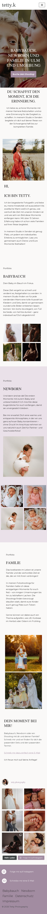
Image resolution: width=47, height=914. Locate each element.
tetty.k (9, 5)
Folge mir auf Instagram (22, 871)
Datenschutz (24, 896)
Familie (7, 896)
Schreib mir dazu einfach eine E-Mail (22, 753)
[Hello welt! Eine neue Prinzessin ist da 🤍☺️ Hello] (34, 843)
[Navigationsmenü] (42, 5)
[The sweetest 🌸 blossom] (34, 799)
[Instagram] (4, 871)
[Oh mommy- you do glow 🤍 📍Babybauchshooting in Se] (12, 799)
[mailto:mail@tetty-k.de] (4, 880)
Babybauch (10, 891)
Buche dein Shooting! (23, 74)
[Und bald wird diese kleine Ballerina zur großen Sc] (12, 843)
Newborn (28, 891)
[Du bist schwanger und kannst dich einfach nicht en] (12, 821)
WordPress (34, 911)
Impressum (10, 901)
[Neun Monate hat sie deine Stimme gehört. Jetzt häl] (34, 821)
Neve (9, 911)
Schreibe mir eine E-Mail (22, 880)
